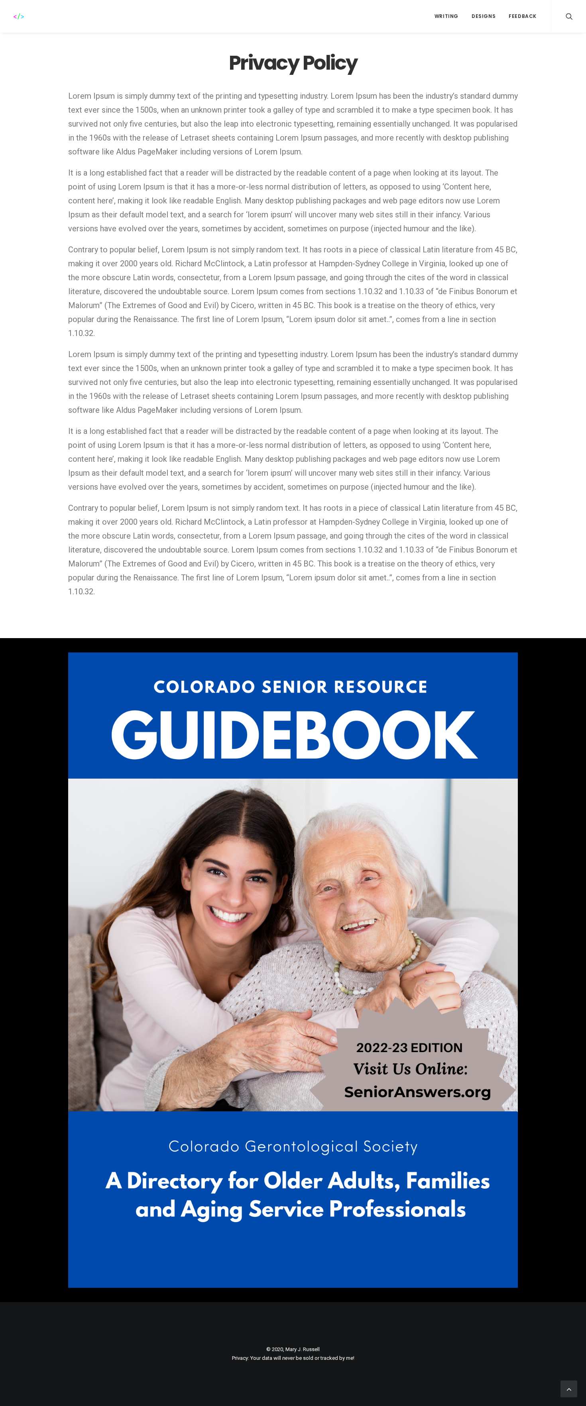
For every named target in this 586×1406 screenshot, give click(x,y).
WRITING (446, 16)
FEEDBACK (523, 16)
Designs (484, 16)
